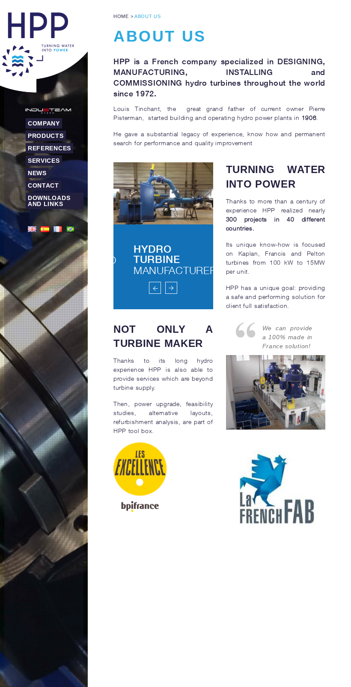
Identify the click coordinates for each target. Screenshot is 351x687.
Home (121, 16)
